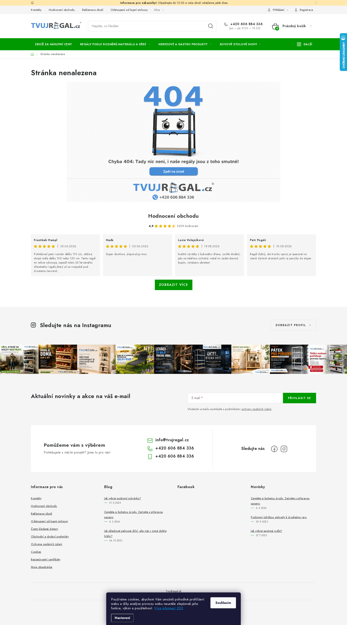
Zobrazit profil (291, 325)
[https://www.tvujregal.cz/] (173, 142)
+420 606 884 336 (246, 24)
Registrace (306, 10)
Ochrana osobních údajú (46, 544)
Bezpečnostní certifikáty (45, 559)
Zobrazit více (173, 284)
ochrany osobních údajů (256, 409)
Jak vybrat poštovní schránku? (122, 498)
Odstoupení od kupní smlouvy (129, 10)
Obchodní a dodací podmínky (50, 537)
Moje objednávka (41, 567)
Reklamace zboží (92, 10)
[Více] (304, 44)
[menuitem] (53, 44)
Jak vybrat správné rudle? (266, 531)
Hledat (210, 26)
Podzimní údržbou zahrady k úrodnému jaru (279, 517)
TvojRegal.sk (173, 591)
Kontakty (36, 10)
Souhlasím (223, 602)
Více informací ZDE (168, 608)
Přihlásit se (299, 398)
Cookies (36, 552)
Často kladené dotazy (44, 529)
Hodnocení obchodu (62, 10)
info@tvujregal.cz (172, 440)
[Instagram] (284, 449)
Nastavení (122, 618)
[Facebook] (274, 449)
